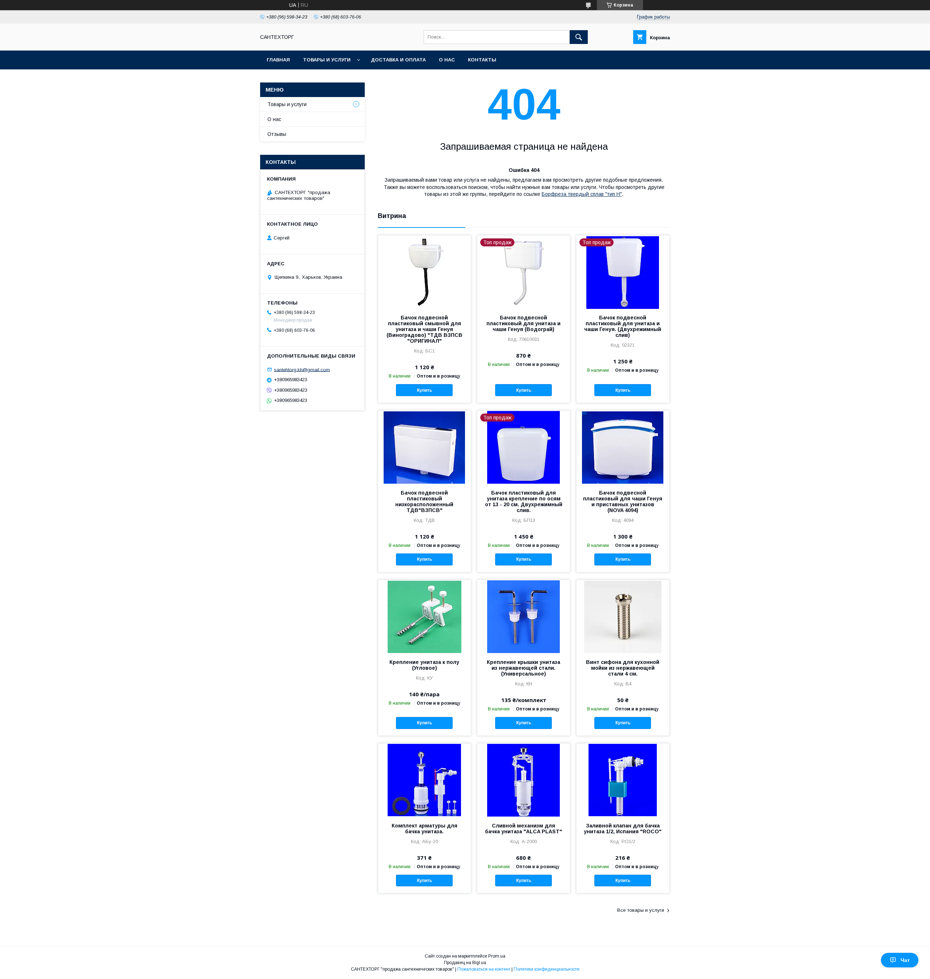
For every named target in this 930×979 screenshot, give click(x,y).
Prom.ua (496, 956)
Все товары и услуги (640, 910)
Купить (424, 390)
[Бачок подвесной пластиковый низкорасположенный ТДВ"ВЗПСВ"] (424, 447)
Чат (905, 960)
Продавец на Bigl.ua (465, 962)
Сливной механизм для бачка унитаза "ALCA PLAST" (523, 828)
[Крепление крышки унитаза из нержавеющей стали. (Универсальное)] (523, 616)
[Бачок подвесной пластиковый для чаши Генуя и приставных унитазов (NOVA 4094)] (623, 447)
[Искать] (579, 37)
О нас (447, 60)
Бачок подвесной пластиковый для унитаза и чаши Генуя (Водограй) (523, 323)
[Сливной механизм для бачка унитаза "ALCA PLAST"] (523, 780)
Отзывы (276, 134)
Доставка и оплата (398, 60)
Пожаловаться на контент (483, 969)
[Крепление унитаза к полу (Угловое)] (424, 616)
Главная (278, 60)
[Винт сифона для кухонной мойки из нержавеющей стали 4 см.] (623, 616)
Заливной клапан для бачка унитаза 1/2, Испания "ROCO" (623, 828)
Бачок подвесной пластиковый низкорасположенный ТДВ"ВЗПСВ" (424, 501)
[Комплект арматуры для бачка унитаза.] (424, 780)
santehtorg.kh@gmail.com (302, 369)
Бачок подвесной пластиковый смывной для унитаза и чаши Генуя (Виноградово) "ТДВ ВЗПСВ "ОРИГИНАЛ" (424, 329)
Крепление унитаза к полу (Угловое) (424, 665)
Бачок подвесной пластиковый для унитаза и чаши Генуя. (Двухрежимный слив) (622, 326)
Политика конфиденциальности (546, 969)
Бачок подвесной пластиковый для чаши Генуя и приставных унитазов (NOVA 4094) (622, 501)
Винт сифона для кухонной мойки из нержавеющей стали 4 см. (622, 668)
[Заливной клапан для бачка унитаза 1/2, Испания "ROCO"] (623, 780)
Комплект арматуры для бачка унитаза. (424, 828)
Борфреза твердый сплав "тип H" (582, 194)
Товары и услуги (327, 60)
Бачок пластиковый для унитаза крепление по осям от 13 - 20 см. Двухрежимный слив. (523, 501)
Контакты (482, 60)
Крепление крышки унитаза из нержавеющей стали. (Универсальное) (523, 668)
